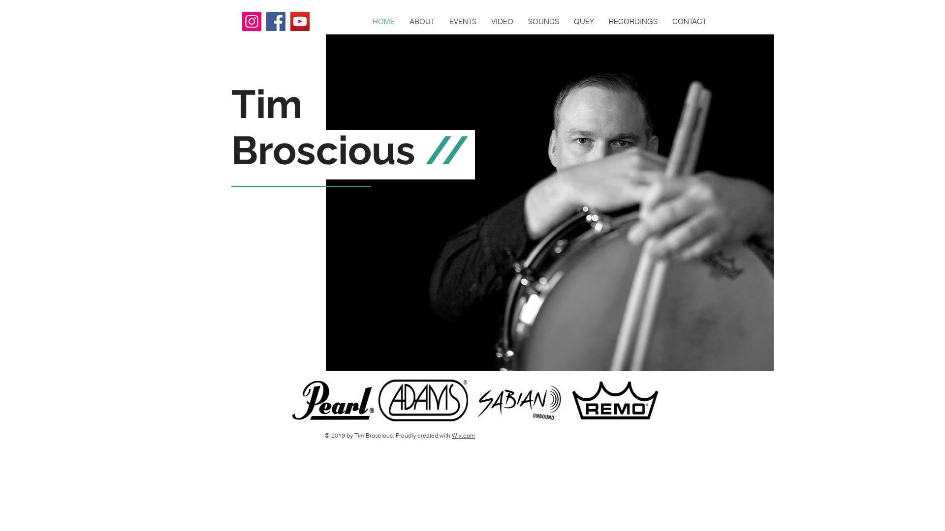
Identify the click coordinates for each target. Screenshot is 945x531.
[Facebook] (275, 21)
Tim (266, 104)
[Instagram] (251, 21)
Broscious (323, 150)
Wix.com (463, 435)
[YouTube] (300, 21)
